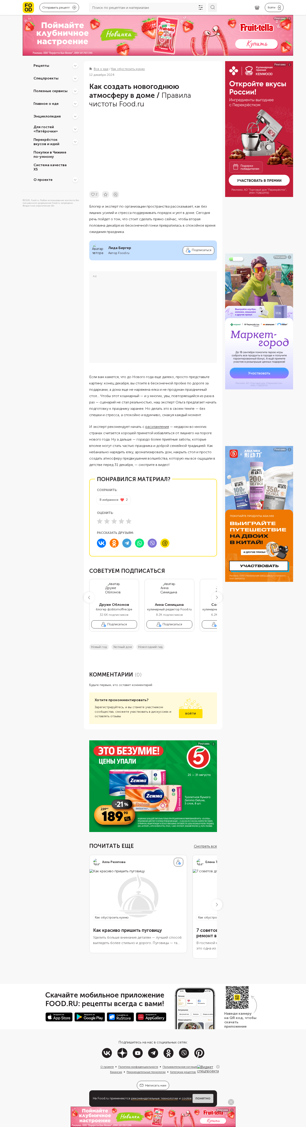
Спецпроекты (46, 78)
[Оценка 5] (128, 521)
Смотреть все (205, 846)
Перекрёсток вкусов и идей (46, 141)
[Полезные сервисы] (75, 91)
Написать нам (155, 1085)
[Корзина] (257, 7)
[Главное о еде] (75, 103)
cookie (187, 1098)
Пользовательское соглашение (182, 1066)
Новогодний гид (150, 647)
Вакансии (116, 1072)
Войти (190, 713)
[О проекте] (75, 179)
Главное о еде (46, 103)
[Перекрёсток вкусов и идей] (75, 141)
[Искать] (212, 7)
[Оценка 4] (121, 521)
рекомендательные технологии (154, 1098)
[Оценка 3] (114, 521)
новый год (99, 647)
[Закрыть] (218, 1067)
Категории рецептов (183, 1072)
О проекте (43, 179)
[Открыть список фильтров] (200, 7)
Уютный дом (122, 647)
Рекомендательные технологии (146, 1072)
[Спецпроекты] (75, 78)
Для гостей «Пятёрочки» (46, 129)
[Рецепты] (75, 65)
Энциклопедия (47, 116)
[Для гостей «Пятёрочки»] (75, 129)
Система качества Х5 (50, 167)
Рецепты (41, 65)
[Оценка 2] (107, 521)
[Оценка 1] (99, 521)
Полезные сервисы (50, 91)
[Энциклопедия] (75, 116)
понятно (202, 1098)
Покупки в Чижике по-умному (50, 154)
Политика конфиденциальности (138, 1066)
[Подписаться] (178, 862)
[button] (89, 597)
